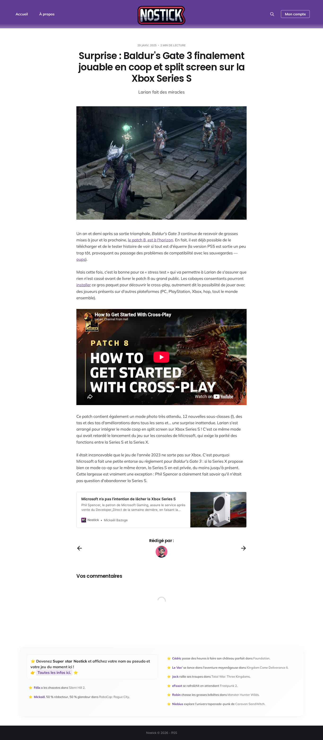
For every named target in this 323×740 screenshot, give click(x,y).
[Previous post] (79, 548)
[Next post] (243, 548)
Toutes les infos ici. (54, 672)
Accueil (22, 14)
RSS (174, 733)
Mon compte (295, 14)
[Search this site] (272, 14)
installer (83, 284)
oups (80, 259)
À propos (47, 14)
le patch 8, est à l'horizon (150, 239)
